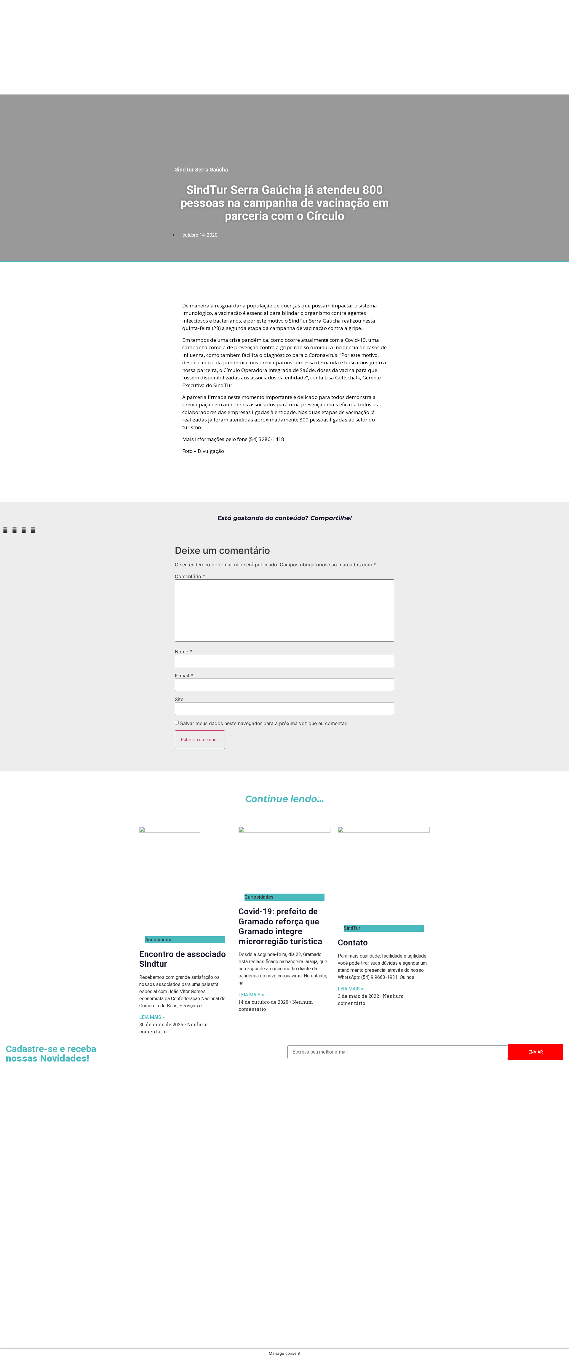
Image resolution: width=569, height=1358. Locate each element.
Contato (353, 942)
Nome (183, 651)
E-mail (184, 675)
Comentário (190, 576)
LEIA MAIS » (152, 1017)
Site (179, 699)
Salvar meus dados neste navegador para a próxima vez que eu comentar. (263, 723)
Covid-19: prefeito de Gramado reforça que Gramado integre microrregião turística (280, 926)
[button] (5, 530)
